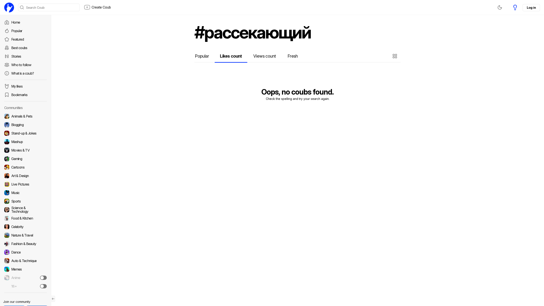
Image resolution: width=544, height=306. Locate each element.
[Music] (25, 192)
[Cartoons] (25, 167)
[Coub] (9, 7)
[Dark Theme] (499, 7)
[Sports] (25, 201)
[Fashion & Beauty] (25, 243)
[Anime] (25, 277)
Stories (16, 56)
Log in (531, 8)
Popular (16, 31)
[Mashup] (25, 141)
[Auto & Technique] (25, 260)
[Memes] (25, 269)
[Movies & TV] (25, 150)
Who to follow (21, 65)
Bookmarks (19, 95)
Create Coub (101, 7)
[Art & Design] (25, 175)
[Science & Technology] (25, 209)
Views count (264, 56)
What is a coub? (22, 73)
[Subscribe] (43, 278)
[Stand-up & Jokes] (25, 133)
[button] (395, 56)
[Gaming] (25, 158)
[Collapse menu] (53, 299)
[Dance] (25, 252)
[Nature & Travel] (25, 235)
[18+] (43, 286)
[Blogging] (25, 124)
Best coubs (19, 48)
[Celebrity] (25, 226)
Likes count (231, 56)
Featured (17, 39)
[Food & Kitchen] (25, 218)
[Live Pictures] (25, 184)
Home (15, 22)
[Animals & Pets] (25, 116)
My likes (17, 86)
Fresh (293, 56)
